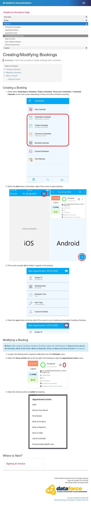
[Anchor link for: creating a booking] (21, 69)
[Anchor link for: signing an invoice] (21, 79)
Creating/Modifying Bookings (14, 36)
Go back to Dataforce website (76, 498)
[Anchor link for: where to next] (18, 75)
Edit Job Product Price (12, 45)
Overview (7, 17)
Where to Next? (12, 76)
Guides (6, 48)
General (7, 24)
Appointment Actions (11, 30)
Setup (6, 20)
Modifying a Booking (13, 72)
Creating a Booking (13, 69)
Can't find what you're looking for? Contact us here (70, 500)
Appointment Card (11, 33)
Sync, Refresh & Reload (13, 42)
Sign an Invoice (10, 39)
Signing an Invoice (14, 79)
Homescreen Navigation (13, 27)
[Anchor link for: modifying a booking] (22, 72)
